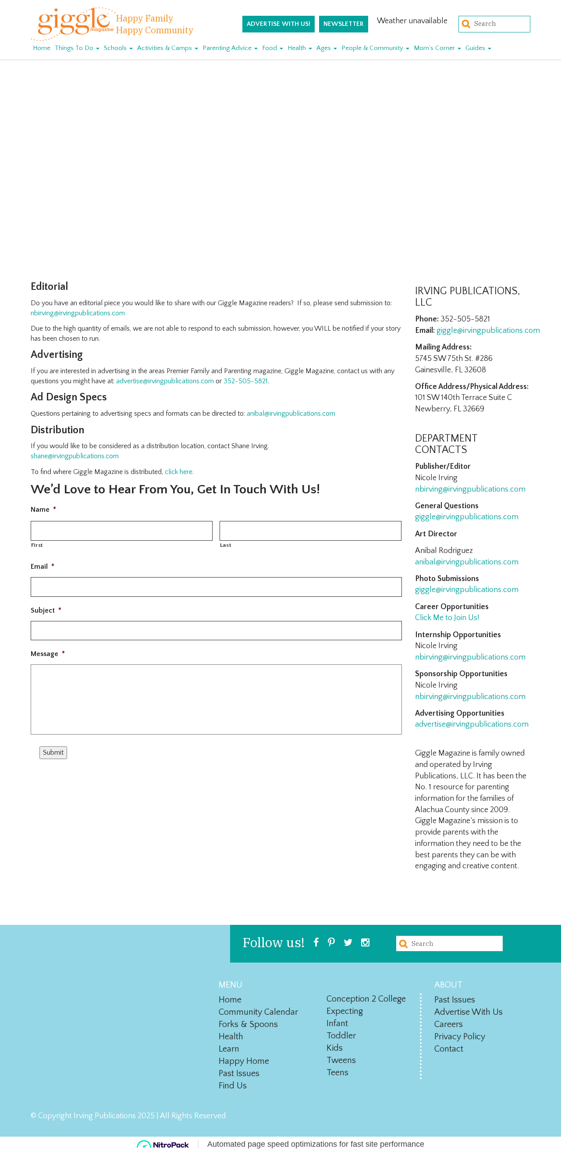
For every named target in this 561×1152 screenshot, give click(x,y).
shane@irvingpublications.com (75, 456)
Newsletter (343, 24)
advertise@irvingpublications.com (165, 381)
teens (337, 1072)
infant (337, 1023)
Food (270, 48)
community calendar (258, 1012)
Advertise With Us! (278, 24)
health (231, 1036)
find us (233, 1086)
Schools (116, 48)
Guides (476, 48)
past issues (239, 1073)
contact (448, 1049)
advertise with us (468, 1012)
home (230, 1000)
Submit (53, 752)
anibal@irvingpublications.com (466, 562)
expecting (345, 1011)
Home (41, 48)
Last (225, 545)
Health (298, 48)
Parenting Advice (227, 48)
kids (335, 1048)
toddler (341, 1036)
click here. (179, 472)
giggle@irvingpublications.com (488, 330)
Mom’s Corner (435, 48)
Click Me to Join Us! (447, 617)
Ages (324, 48)
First (37, 545)
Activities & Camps (165, 48)
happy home (244, 1061)
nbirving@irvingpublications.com (78, 313)
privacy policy (459, 1036)
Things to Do (75, 48)
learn (229, 1049)
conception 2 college (366, 999)
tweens (341, 1060)
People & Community (373, 48)
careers (448, 1024)
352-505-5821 (246, 381)
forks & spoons (248, 1024)
